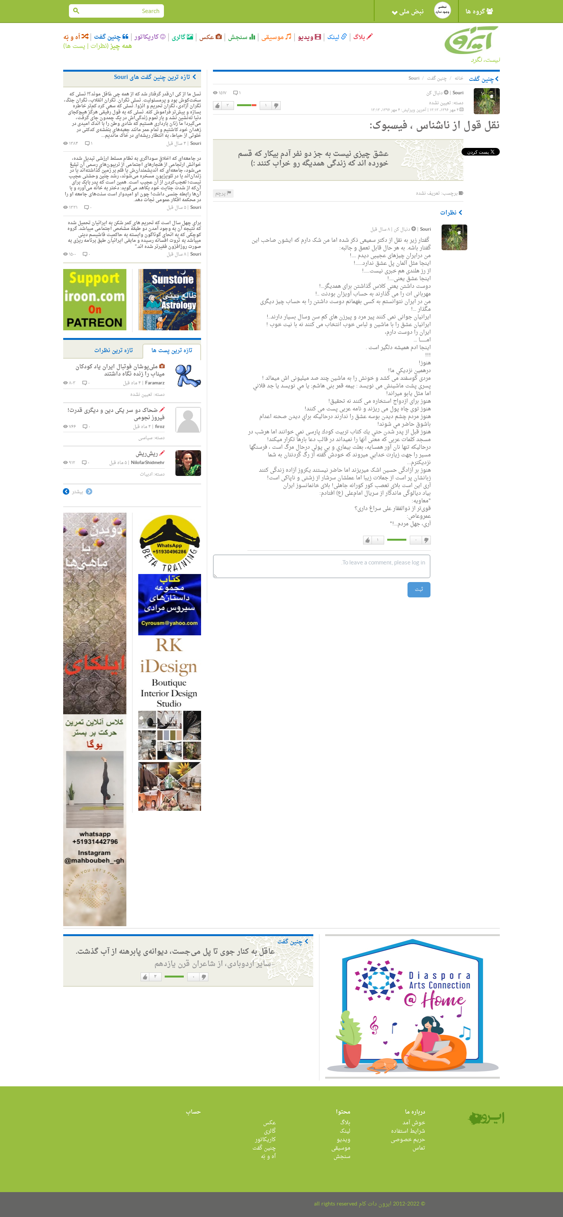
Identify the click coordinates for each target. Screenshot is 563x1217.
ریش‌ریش (147, 454)
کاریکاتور (147, 37)
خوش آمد (414, 1123)
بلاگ (360, 37)
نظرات (98, 46)
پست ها (75, 46)
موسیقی (273, 37)
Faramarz (155, 383)
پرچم (221, 193)
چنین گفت (108, 37)
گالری (179, 37)
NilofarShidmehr (148, 463)
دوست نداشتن (276, 106)
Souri (458, 93)
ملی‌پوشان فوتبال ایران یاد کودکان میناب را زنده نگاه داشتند (120, 371)
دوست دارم (217, 106)
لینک (334, 37)
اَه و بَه (72, 37)
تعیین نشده (440, 103)
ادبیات (146, 474)
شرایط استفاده (408, 1131)
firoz (160, 427)
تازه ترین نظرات (113, 351)
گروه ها (475, 12)
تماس (418, 1148)
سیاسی (145, 438)
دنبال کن (435, 93)
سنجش (238, 37)
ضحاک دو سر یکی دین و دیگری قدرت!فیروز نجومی (116, 414)
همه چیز (121, 46)
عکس (207, 37)
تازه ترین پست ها (171, 351)
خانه (459, 78)
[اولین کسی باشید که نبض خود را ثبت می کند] (442, 10)
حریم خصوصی (408, 1140)
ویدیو (306, 37)
